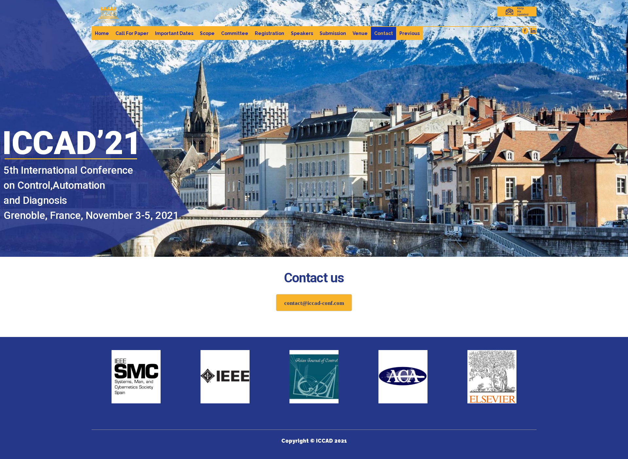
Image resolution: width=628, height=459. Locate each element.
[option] (136, 376)
